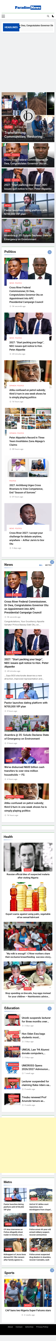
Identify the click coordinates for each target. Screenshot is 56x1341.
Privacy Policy (42, 1327)
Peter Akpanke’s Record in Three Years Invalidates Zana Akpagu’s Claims (27, 441)
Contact (19, 1327)
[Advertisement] (28, 62)
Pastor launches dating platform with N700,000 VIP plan (14, 1207)
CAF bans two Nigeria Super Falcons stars (28, 1310)
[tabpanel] (28, 1298)
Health (28, 870)
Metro (7, 205)
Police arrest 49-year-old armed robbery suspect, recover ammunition (40, 1232)
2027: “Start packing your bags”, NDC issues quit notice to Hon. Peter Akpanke (26, 346)
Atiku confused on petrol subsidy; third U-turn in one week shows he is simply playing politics (27, 394)
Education (13, 1017)
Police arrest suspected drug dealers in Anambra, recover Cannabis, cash (40, 1257)
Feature (8, 127)
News (7, 155)
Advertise (29, 1327)
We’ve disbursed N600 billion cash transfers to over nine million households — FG (24, 771)
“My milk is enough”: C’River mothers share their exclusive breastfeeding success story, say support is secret (28, 957)
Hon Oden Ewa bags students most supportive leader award (36, 1037)
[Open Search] (48, 16)
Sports (28, 1305)
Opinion (12, 385)
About (10, 1327)
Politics (15, 155)
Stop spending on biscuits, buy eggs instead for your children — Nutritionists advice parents (28, 996)
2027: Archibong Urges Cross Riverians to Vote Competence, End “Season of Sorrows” (26, 489)
